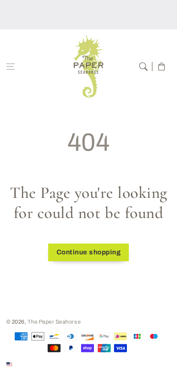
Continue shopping (89, 252)
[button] (10, 66)
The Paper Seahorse (54, 322)
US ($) (23, 364)
